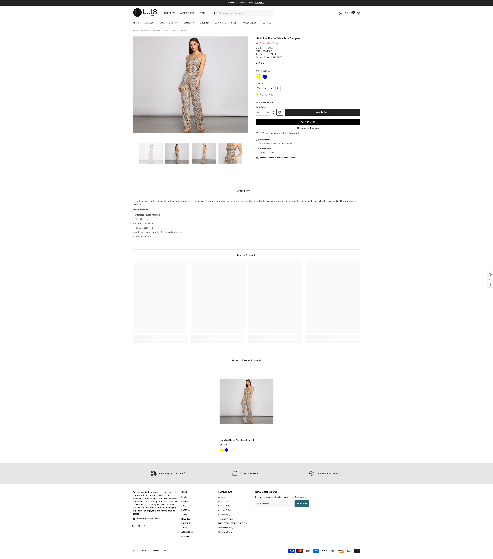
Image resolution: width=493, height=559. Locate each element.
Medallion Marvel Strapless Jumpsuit (237, 440)
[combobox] (245, 13)
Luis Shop (269, 48)
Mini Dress (169, 13)
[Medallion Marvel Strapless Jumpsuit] (246, 401)
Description (243, 190)
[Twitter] (145, 526)
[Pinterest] (133, 526)
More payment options (308, 128)
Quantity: (260, 107)
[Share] (274, 112)
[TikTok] (139, 526)
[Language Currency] (358, 13)
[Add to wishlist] (279, 112)
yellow (222, 450)
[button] (134, 153)
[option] (190, 84)
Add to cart (322, 112)
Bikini (202, 13)
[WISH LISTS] (346, 13)
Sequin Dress (187, 13)
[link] (160, 337)
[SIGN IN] (340, 13)
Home (135, 30)
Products (145, 30)
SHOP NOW (259, 3)
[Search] (242, 13)
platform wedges (345, 201)
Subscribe (302, 503)
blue (226, 450)
